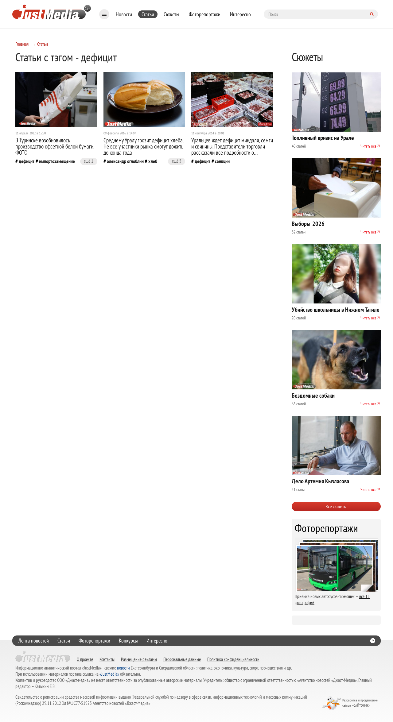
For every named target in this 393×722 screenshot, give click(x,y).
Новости (124, 14)
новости (123, 668)
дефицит (26, 161)
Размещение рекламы (139, 659)
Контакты (107, 659)
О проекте (85, 659)
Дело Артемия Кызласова (320, 481)
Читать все (368, 146)
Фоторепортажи (204, 14)
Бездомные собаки (313, 395)
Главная (22, 43)
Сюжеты (171, 14)
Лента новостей (33, 640)
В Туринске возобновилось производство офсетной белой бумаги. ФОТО (54, 146)
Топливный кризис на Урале (323, 138)
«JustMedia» (109, 674)
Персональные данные (182, 659)
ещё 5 (176, 161)
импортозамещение (57, 161)
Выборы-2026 (308, 224)
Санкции (222, 161)
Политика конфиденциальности (233, 659)
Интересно (240, 14)
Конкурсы (128, 640)
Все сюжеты (336, 506)
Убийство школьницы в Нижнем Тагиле (335, 310)
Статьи (148, 14)
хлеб (152, 161)
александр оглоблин (125, 161)
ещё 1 (88, 161)
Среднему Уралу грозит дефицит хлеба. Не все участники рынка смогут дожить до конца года (143, 146)
